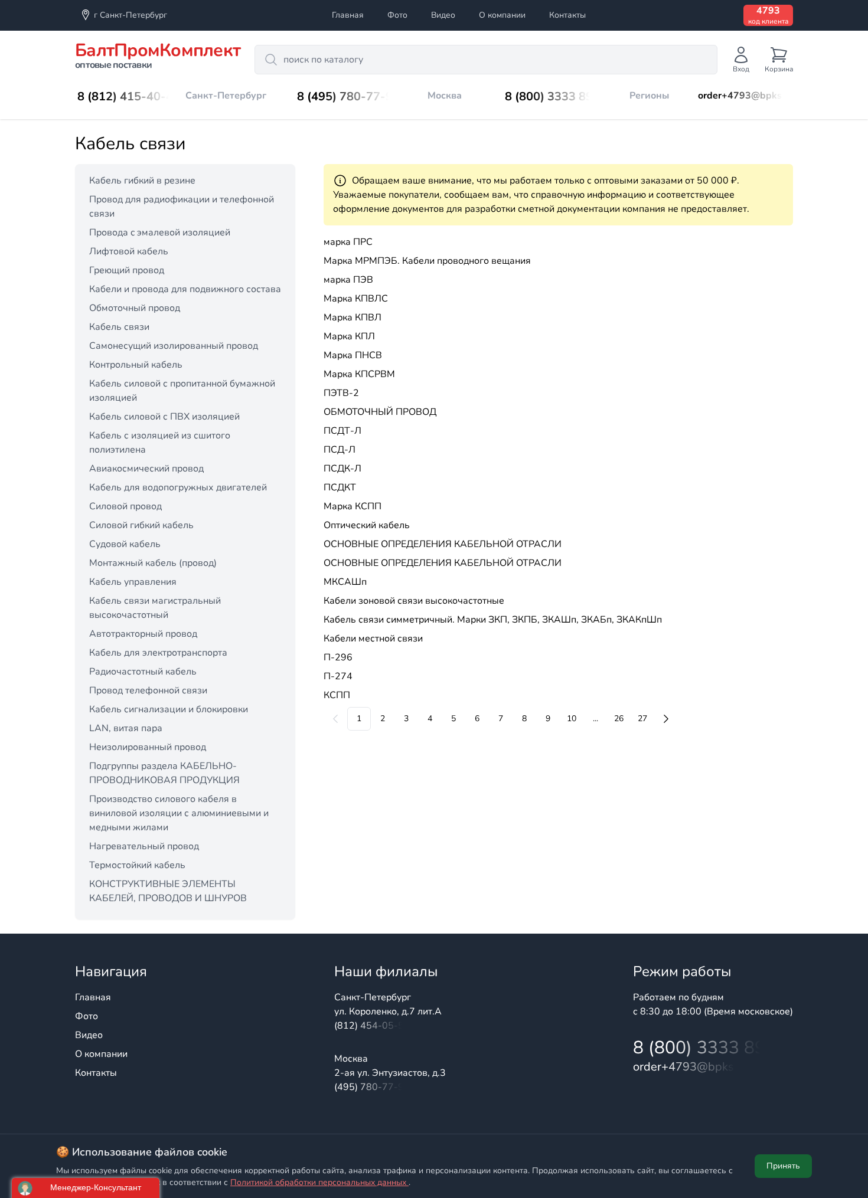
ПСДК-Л (342, 468)
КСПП (337, 695)
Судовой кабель (125, 544)
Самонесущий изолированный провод (173, 345)
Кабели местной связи (373, 638)
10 (571, 718)
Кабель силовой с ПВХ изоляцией (164, 416)
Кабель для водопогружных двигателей (178, 487)
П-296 (338, 657)
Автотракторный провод (143, 633)
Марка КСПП (352, 506)
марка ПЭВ (348, 279)
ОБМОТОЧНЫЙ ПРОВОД (380, 411)
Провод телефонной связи (148, 690)
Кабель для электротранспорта (158, 652)
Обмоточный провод (134, 308)
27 (642, 718)
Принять (783, 1165)
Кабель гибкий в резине (142, 180)
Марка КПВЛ (352, 317)
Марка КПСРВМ (359, 374)
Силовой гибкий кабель (141, 525)
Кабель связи (119, 326)
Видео (443, 15)
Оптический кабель (367, 525)
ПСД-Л (339, 449)
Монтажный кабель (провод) (153, 563)
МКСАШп (345, 581)
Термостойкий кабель (137, 865)
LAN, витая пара (125, 728)
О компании (502, 15)
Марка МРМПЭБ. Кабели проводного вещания (427, 260)
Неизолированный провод (147, 747)
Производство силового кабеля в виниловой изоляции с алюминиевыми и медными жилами (179, 813)
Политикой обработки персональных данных (319, 1182)
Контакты (567, 15)
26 (619, 718)
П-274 (338, 676)
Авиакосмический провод (146, 468)
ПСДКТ (340, 487)
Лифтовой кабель (128, 251)
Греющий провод (126, 270)
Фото (397, 15)
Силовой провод (125, 506)
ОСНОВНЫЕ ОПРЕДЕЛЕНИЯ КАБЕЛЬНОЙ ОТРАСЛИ (443, 544)
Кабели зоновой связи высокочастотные (414, 600)
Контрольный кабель (135, 364)
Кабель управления (133, 581)
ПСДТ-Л (342, 430)
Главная (348, 15)
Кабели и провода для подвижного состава (185, 289)
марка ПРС (348, 241)
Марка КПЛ (349, 336)
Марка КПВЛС (356, 298)
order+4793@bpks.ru (745, 95)
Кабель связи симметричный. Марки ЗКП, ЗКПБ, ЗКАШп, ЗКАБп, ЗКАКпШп (493, 619)
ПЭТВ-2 (341, 393)
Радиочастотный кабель (143, 671)
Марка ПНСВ (353, 355)
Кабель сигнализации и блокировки (168, 709)
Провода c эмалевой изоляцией (159, 232)
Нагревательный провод (144, 846)
